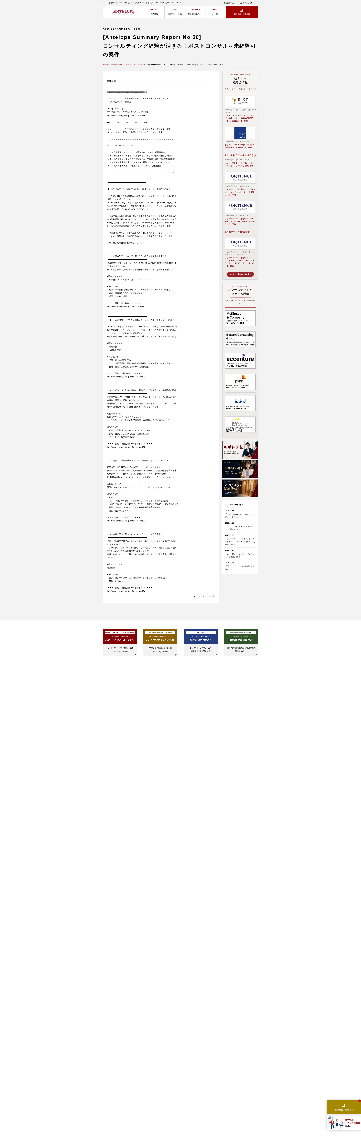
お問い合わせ (248, 3)
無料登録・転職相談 (242, 14)
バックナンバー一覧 (205, 596)
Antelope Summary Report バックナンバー (128, 65)
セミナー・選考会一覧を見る (240, 274)
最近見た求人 (229, 3)
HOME (105, 65)
